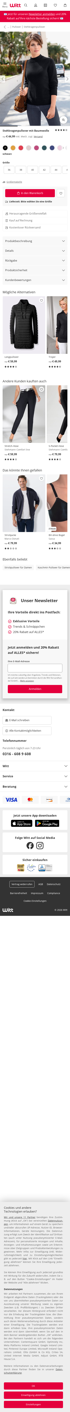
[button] (5, 5)
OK (33, 1385)
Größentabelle (14, 182)
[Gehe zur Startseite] (15, 5)
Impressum (37, 893)
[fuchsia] (36, 147)
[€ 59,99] (24, 325)
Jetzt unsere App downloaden (35, 815)
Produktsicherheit (16, 270)
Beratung (9, 786)
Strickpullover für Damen (18, 567)
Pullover (16, 26)
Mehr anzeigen (27, 680)
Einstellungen (33, 1404)
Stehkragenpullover (34, 26)
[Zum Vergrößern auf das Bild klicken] (63, 120)
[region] (35, 1307)
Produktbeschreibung (18, 241)
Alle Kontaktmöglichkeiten (25, 730)
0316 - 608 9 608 (17, 753)
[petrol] (44, 147)
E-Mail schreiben (17, 721)
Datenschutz (54, 884)
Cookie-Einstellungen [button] (35, 900)
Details (9, 250)
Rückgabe (11, 260)
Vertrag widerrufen (22, 884)
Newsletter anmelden (42, 14)
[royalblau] (52, 147)
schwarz (7, 153)
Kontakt (8, 710)
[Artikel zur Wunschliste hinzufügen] (61, 193)
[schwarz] (5, 147)
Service (8, 776)
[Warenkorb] (65, 5)
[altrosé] (60, 147)
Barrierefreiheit (18, 893)
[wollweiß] (28, 147)
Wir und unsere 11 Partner (19, 1217)
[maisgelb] (13, 147)
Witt (6, 766)
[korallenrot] (20, 147)
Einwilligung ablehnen (33, 1395)
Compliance (53, 893)
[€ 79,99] (24, 503)
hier (25, 1258)
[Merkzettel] (55, 5)
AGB (40, 884)
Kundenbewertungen (18, 280)
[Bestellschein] (45, 5)
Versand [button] (38, 136)
